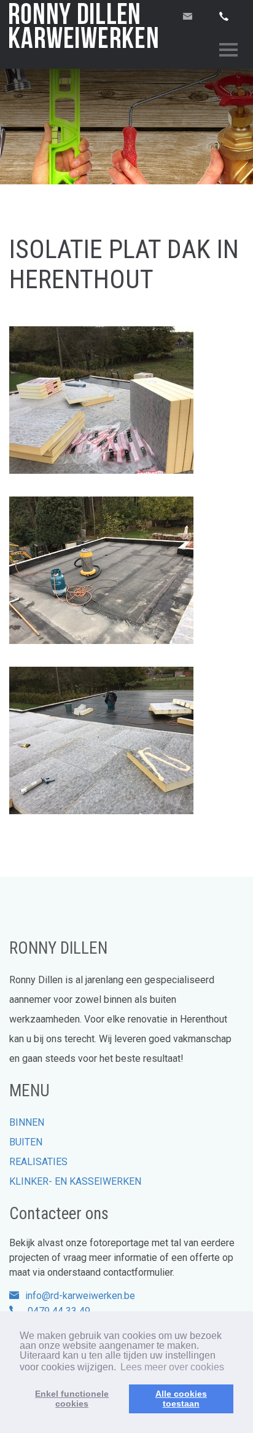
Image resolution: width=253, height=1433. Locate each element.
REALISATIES (38, 1162)
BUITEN (25, 1142)
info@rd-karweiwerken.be (80, 1295)
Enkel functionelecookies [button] (72, 1398)
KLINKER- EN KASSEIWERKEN (75, 1181)
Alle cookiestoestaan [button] (181, 1398)
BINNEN (26, 1122)
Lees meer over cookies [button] (172, 1367)
